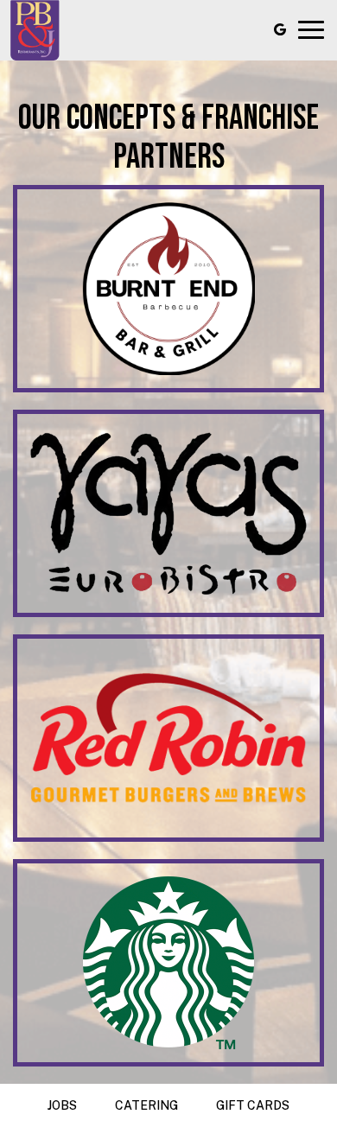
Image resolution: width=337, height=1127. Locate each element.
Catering (146, 1105)
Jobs (62, 1105)
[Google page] (280, 29)
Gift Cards (252, 1105)
